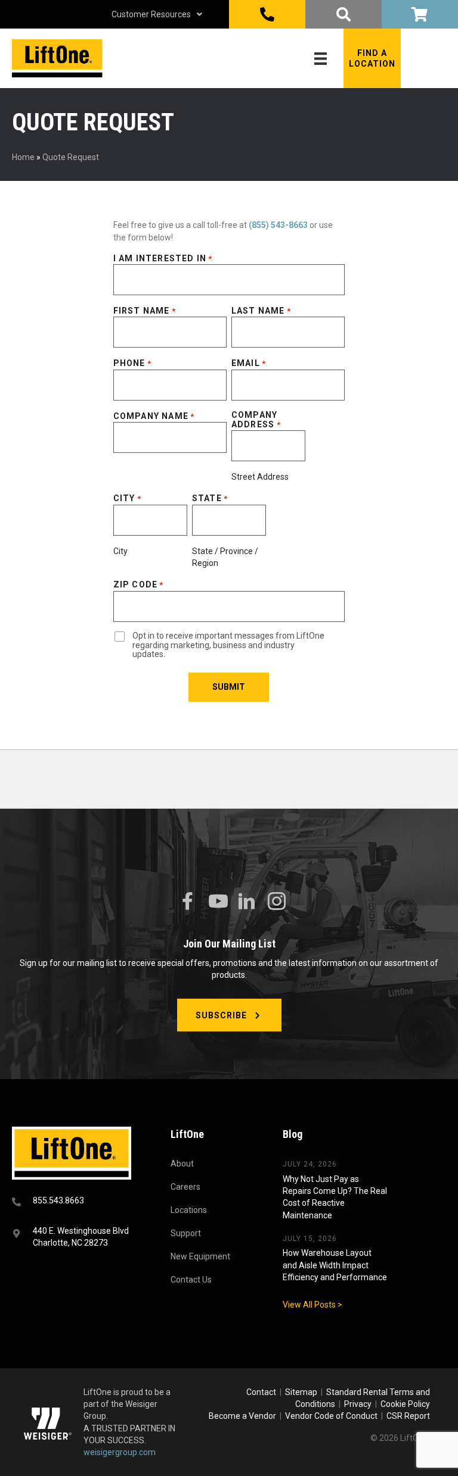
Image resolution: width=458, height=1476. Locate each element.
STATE (210, 498)
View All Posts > (312, 1304)
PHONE (132, 363)
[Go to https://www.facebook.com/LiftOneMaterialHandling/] (187, 901)
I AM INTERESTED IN (163, 258)
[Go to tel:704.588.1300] (76, 1202)
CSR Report (408, 1416)
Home (23, 157)
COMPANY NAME (154, 416)
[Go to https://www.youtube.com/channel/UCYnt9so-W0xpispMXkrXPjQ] (217, 901)
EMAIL (248, 363)
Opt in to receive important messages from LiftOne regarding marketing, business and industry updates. (228, 645)
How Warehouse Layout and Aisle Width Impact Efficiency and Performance (335, 1265)
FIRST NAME (144, 310)
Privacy (358, 1404)
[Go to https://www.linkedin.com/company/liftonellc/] (247, 902)
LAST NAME (261, 310)
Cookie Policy (405, 1404)
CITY (127, 498)
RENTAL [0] (420, 14)
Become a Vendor (242, 1416)
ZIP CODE (138, 584)
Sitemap (303, 1392)
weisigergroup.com (119, 1452)
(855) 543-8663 (278, 225)
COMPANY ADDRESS (256, 419)
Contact (262, 1392)
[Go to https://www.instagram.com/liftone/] (277, 902)
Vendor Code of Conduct (333, 1416)
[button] (372, 58)
